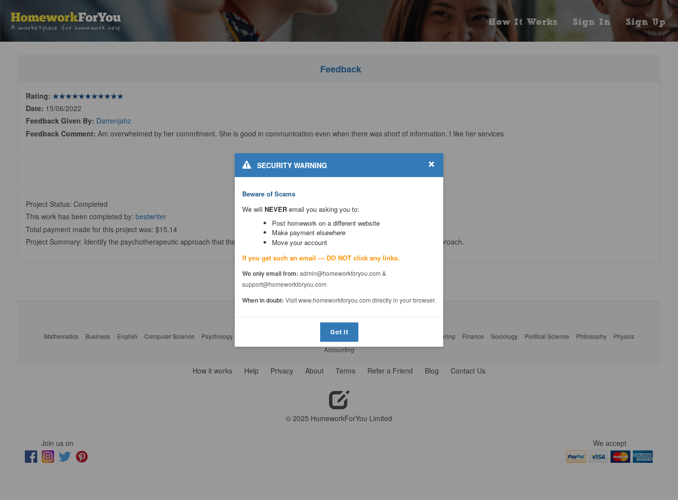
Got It (339, 332)
